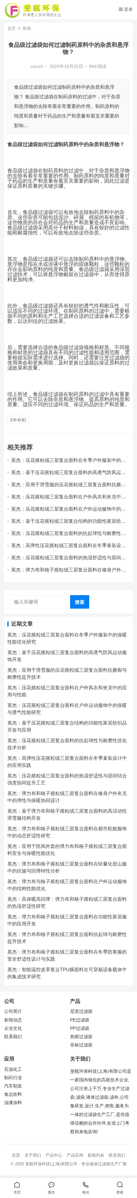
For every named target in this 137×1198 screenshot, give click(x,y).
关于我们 (33, 1155)
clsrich (37, 66)
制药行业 (13, 1077)
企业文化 (13, 1028)
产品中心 (54, 1155)
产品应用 (75, 1155)
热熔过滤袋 (81, 1036)
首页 (11, 28)
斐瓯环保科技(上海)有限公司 (51, 1163)
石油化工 (13, 1069)
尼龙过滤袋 (81, 1011)
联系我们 (13, 1036)
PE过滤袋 (79, 1020)
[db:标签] (18, 420)
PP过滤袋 (79, 1028)
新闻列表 (96, 1155)
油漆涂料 (13, 1102)
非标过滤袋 (81, 1045)
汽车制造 (13, 1086)
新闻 (27, 28)
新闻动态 (13, 1020)
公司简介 (13, 1011)
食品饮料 (13, 1094)
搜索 (79, 602)
